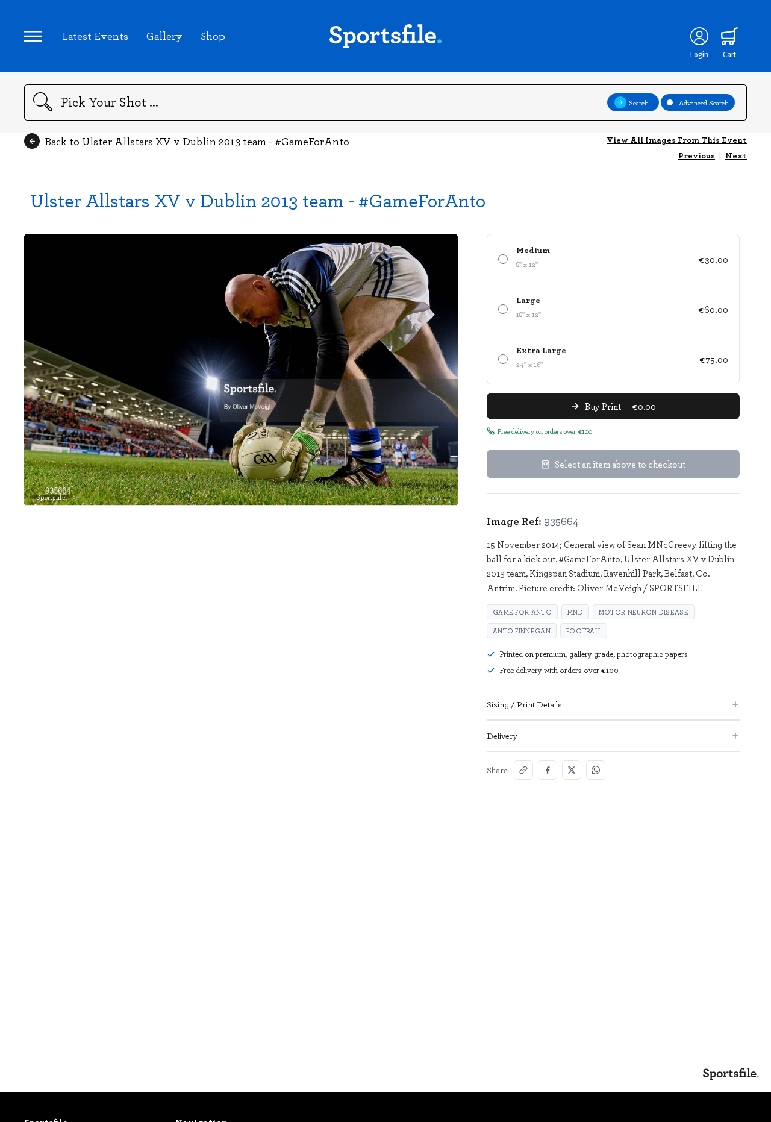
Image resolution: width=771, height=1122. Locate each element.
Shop (213, 35)
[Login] (699, 36)
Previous (696, 155)
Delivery (502, 735)
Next (736, 155)
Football (583, 630)
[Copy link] (523, 770)
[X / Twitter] (571, 770)
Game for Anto (522, 611)
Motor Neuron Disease (643, 611)
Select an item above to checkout (620, 464)
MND (575, 611)
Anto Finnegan (522, 630)
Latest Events (95, 35)
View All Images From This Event (677, 139)
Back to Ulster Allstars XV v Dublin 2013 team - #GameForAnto (197, 141)
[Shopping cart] (729, 36)
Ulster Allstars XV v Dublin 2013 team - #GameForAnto (257, 200)
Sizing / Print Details (524, 704)
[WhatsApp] (595, 770)
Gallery (164, 35)
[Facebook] (547, 770)
